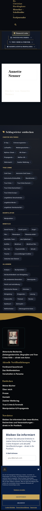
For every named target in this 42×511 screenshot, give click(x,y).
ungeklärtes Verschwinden (14, 198)
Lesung (33, 294)
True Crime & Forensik (21, 42)
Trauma (7, 254)
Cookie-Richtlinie (10, 507)
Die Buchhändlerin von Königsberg (16, 274)
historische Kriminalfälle (13, 178)
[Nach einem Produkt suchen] (15, 24)
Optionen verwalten (19, 490)
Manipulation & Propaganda (20, 46)
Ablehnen (21, 503)
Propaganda (9, 157)
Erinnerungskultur (20, 143)
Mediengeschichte (23, 147)
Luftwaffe (8, 147)
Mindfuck (19, 244)
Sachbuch (8, 304)
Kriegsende (21, 294)
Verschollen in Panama (12, 374)
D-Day (7, 143)
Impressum (33, 507)
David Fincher (9, 229)
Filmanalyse (16, 234)
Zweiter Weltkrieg (21, 37)
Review (31, 299)
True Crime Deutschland (13, 188)
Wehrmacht (8, 162)
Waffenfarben (9, 309)
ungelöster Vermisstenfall (13, 207)
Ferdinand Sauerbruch (12, 367)
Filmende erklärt (31, 234)
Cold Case (8, 173)
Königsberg (8, 294)
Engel (34, 229)
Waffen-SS (22, 157)
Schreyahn (20, 304)
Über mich (7, 389)
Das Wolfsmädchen (11, 370)
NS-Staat (23, 152)
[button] (38, 469)
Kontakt (6, 397)
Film (6, 234)
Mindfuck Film (32, 244)
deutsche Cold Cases (24, 173)
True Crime (8, 183)
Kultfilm (7, 244)
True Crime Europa (11, 193)
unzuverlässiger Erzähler (23, 254)
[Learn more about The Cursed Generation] (21, 338)
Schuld (34, 249)
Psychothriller (21, 249)
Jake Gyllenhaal (26, 239)
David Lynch (23, 229)
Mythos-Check (10, 152)
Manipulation (9, 218)
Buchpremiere (20, 270)
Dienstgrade (32, 279)
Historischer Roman (11, 289)
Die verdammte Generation (13, 279)
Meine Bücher (8, 385)
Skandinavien (31, 178)
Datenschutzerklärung (22, 507)
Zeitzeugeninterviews (27, 309)
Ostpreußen (9, 299)
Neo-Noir (8, 249)
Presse (5, 393)
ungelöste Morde (10, 202)
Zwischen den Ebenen (12, 259)
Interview (26, 289)
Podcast (21, 299)
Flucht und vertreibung (12, 284)
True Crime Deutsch (24, 183)
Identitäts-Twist (10, 239)
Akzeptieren (21, 497)
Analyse (7, 270)
